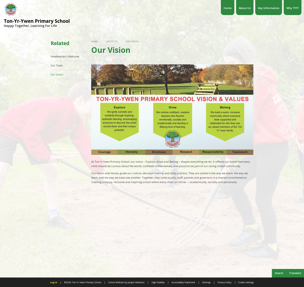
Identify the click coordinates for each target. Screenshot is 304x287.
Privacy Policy (224, 282)
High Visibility (158, 282)
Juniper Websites (136, 282)
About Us (111, 41)
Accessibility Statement (183, 282)
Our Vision (132, 41)
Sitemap (206, 282)
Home (94, 41)
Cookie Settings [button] (246, 282)
